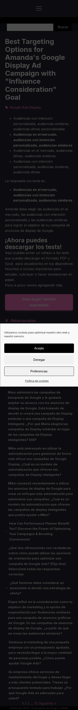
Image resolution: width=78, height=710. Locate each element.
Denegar (39, 359)
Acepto (39, 348)
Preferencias (39, 371)
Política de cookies (37, 380)
